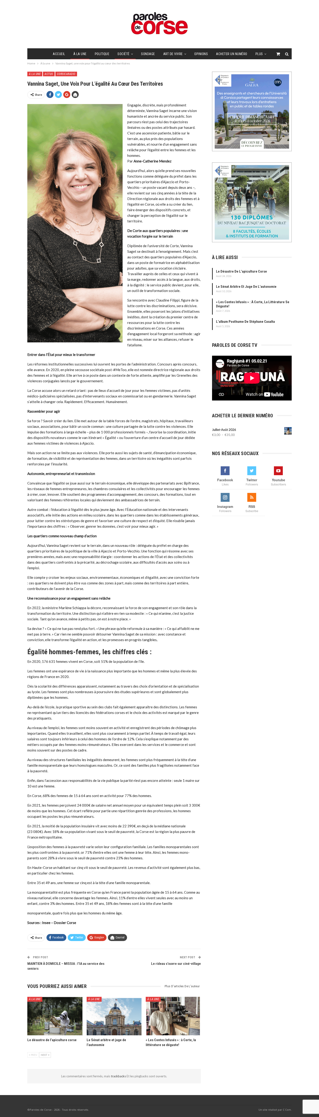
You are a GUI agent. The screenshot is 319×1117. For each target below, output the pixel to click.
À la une (80, 54)
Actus (49, 74)
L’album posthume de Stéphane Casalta (245, 322)
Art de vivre (173, 54)
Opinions (201, 54)
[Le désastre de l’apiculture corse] (54, 1016)
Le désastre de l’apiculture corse (241, 271)
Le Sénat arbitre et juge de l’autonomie (246, 287)
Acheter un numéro (231, 54)
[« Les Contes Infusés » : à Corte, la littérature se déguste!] (173, 1016)
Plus (259, 54)
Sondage (148, 54)
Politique (102, 54)
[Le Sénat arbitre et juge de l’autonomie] (114, 1016)
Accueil (59, 54)
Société (123, 54)
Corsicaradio (66, 74)
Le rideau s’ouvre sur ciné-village (176, 964)
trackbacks (119, 1076)
